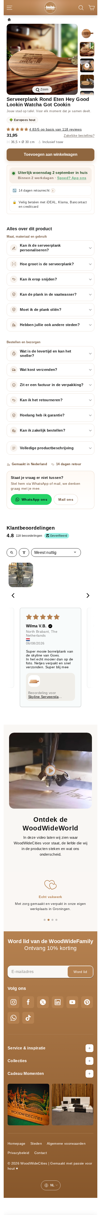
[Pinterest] (87, 1002)
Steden (36, 1143)
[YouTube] (72, 1002)
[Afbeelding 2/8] (87, 49)
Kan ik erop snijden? (38, 279)
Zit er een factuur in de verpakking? (52, 385)
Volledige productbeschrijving (47, 448)
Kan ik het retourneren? (41, 400)
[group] (42, 59)
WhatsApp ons (34, 499)
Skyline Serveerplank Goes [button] (45, 697)
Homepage (16, 1143)
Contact (40, 1153)
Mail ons (65, 499)
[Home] (10, 19)
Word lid (80, 972)
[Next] (86, 596)
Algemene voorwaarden (66, 1143)
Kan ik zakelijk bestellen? (42, 430)
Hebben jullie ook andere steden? (50, 325)
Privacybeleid (18, 1153)
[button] (18, 129)
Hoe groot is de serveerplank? (47, 264)
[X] (43, 1002)
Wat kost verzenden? (38, 370)
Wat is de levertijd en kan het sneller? (45, 353)
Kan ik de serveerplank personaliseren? (40, 247)
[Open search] (12, 552)
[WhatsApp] (13, 1018)
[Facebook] (28, 1002)
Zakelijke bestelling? (79, 135)
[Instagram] (13, 1002)
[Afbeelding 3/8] (87, 81)
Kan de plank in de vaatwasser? (48, 294)
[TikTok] (28, 1018)
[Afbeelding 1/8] (87, 33)
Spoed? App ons (71, 178)
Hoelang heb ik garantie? (42, 415)
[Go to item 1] (21, 575)
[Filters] (24, 552)
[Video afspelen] (87, 65)
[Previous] (14, 596)
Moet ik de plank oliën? (40, 310)
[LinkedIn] (57, 1002)
